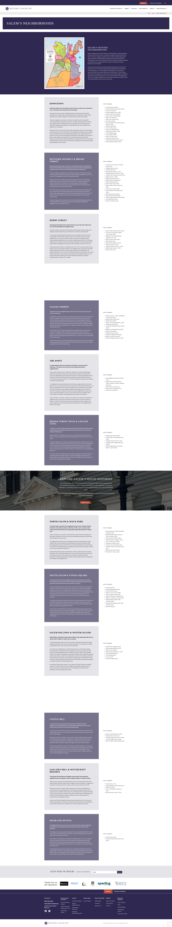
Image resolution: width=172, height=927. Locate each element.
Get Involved (143, 8)
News (119, 904)
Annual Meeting (121, 907)
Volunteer (97, 903)
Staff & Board (109, 903)
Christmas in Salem (122, 913)
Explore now (85, 502)
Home (148, 13)
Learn (126, 8)
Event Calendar (121, 902)
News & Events (161, 8)
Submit (119, 872)
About (151, 8)
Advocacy (134, 8)
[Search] (165, 3)
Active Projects (87, 901)
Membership (98, 901)
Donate (143, 3)
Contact (108, 905)
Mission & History (110, 901)
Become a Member (156, 3)
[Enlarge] (82, 39)
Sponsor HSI (98, 905)
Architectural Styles (77, 901)
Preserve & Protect (115, 8)
